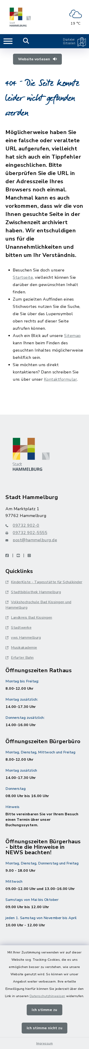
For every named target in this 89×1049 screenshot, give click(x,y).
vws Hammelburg (26, 637)
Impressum (44, 1043)
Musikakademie (24, 647)
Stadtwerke (21, 627)
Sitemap (72, 335)
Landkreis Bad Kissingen (31, 617)
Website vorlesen (34, 59)
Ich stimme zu (44, 1009)
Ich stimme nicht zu (45, 1028)
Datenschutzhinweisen (47, 996)
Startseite (23, 277)
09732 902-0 (26, 525)
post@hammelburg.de (35, 540)
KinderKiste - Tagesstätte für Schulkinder (46, 582)
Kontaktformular (60, 379)
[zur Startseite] (20, 17)
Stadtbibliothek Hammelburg (36, 592)
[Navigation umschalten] (8, 41)
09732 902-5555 (30, 532)
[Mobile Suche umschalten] (26, 41)
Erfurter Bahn (22, 657)
